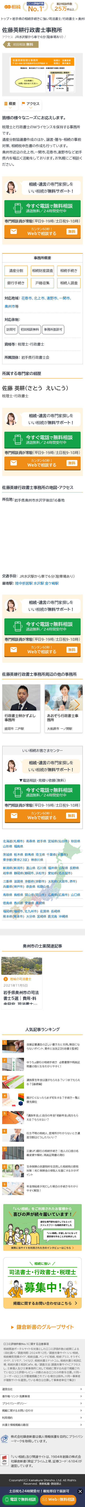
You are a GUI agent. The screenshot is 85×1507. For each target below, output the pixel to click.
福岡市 (18, 911)
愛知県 (52, 873)
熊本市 (18, 916)
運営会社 (7, 1389)
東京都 (7, 859)
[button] (77, 704)
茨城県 (7, 854)
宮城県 (52, 841)
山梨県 (63, 868)
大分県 (30, 916)
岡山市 (40, 894)
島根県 (18, 894)
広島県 (52, 894)
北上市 (39, 298)
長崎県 (55, 911)
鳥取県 (7, 894)
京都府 (29, 881)
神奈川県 (37, 859)
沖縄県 (63, 916)
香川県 (18, 903)
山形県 (7, 846)
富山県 (30, 868)
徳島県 (7, 903)
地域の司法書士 (20, 979)
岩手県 (41, 841)
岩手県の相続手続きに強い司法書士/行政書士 (43, 18)
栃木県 (18, 854)
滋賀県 (18, 881)
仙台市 (63, 841)
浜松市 (40, 873)
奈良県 (30, 886)
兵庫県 (7, 886)
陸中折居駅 (24, 583)
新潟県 (7, 868)
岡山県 (29, 894)
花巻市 (26, 298)
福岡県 (7, 911)
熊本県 (7, 916)
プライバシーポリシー (14, 1403)
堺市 (73, 881)
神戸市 (18, 886)
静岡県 (18, 873)
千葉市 (61, 854)
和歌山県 (43, 886)
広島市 (63, 894)
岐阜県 (7, 873)
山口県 (75, 894)
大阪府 (52, 881)
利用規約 (7, 1417)
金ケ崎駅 (52, 583)
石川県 (41, 868)
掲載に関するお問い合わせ (17, 1410)
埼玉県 (40, 854)
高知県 (40, 903)
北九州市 (31, 911)
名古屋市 (65, 873)
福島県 (18, 846)
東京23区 (21, 859)
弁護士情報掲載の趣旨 (15, 1424)
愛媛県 (29, 903)
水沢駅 (39, 583)
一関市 (64, 298)
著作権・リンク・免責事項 (16, 1396)
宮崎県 (41, 916)
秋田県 (75, 841)
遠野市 (52, 298)
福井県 (52, 868)
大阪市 (63, 881)
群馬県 (29, 854)
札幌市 (18, 841)
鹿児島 (52, 916)
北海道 (7, 841)
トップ (5, 18)
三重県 (7, 881)
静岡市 (29, 873)
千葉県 (51, 854)
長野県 (74, 868)
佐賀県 (44, 911)
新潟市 (18, 868)
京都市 (40, 881)
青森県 (30, 841)
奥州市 (10, 306)
